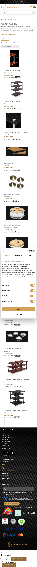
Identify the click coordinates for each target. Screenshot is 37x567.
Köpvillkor (6, 435)
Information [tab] (18, 255)
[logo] (11, 7)
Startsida (3, 19)
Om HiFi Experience (8, 437)
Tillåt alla (18, 309)
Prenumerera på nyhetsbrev (11, 503)
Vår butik (5, 439)
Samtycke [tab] (7, 255)
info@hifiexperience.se (8, 470)
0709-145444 (6, 481)
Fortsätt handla (9, 565)
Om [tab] (30, 255)
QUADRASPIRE (8, 75)
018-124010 (5, 475)
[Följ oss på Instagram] (8, 453)
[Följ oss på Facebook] (4, 453)
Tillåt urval (18, 314)
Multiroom (6, 441)
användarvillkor (28, 501)
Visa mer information (8, 34)
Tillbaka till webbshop (19, 559)
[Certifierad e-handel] (21, 521)
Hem (3, 433)
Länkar (4, 443)
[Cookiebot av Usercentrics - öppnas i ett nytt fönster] (27, 251)
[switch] (32, 290)
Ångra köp (5, 445)
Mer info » (17, 77)
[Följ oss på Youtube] (12, 453)
